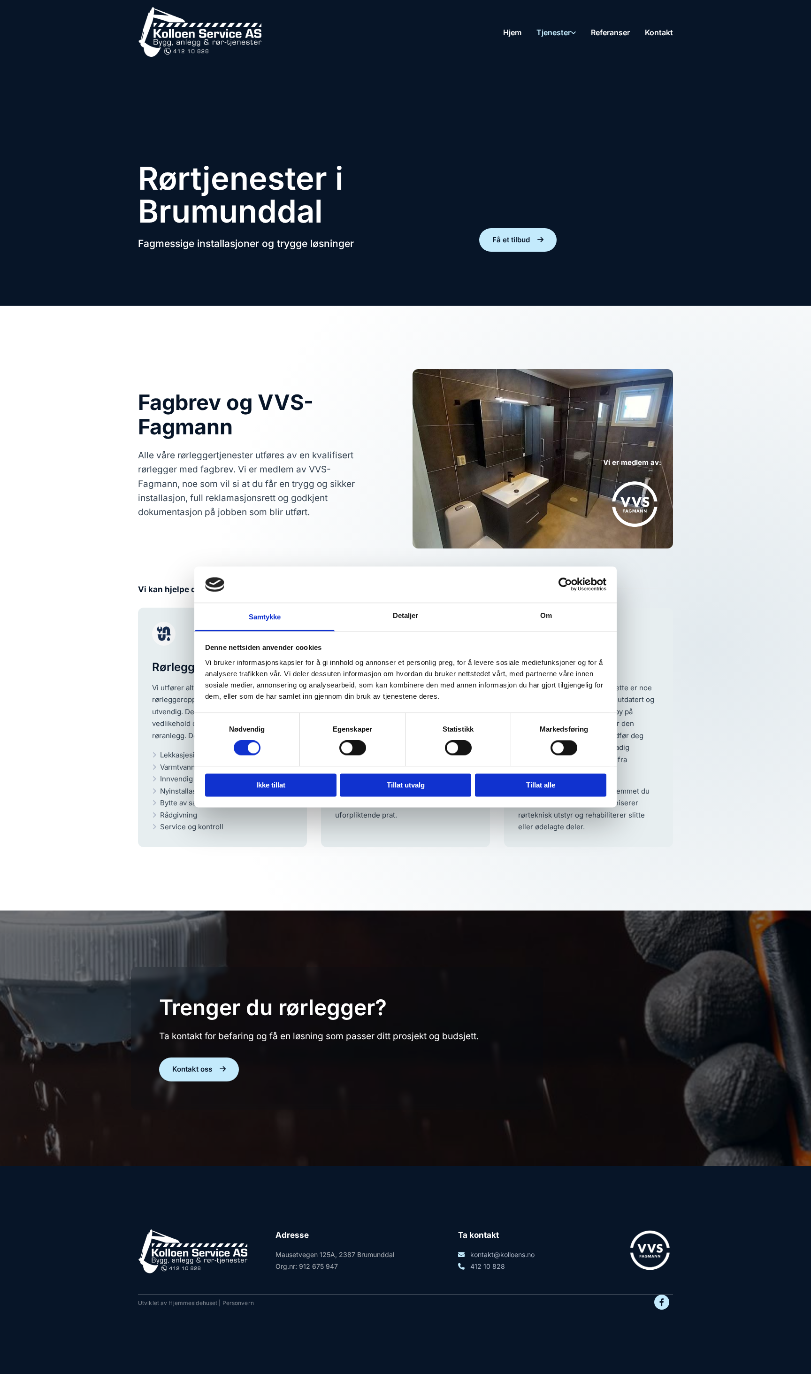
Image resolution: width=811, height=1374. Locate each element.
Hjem (512, 32)
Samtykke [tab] (265, 617)
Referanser (610, 32)
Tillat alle (540, 785)
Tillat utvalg (406, 785)
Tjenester (553, 32)
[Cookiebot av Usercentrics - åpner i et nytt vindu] (565, 585)
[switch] (352, 748)
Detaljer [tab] (406, 615)
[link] (548, 32)
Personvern (238, 1302)
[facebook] (661, 1302)
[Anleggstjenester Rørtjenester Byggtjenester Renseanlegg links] (573, 32)
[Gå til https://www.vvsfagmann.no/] (543, 512)
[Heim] (199, 32)
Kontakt (659, 32)
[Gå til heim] (192, 1252)
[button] (518, 240)
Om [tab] (546, 615)
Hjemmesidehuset (192, 1302)
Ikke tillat (270, 785)
